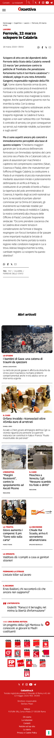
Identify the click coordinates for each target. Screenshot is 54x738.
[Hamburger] (4, 10)
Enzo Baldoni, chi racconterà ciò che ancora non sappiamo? (24, 590)
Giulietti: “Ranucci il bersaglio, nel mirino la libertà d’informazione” (26, 609)
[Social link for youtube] (47, 2)
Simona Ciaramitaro (9, 366)
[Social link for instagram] (43, 2)
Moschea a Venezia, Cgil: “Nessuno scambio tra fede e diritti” (40, 480)
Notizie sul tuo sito (27, 726)
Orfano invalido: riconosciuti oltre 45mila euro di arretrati (24, 420)
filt (9, 271)
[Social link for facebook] (39, 2)
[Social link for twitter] (35, 2)
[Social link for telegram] (51, 2)
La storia (27, 729)
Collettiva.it (27, 690)
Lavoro (26, 23)
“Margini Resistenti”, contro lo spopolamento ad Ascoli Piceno (13, 481)
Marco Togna (7, 544)
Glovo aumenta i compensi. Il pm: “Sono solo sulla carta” (13, 534)
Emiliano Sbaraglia (36, 544)
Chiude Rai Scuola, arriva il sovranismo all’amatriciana (38, 534)
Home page (7, 23)
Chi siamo (27, 717)
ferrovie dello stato (13, 273)
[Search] (29, 2)
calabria (18, 271)
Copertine (18, 23)
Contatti (6, 2)
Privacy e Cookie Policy (27, 732)
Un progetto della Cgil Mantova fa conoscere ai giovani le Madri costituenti (23, 628)
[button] (39, 47)
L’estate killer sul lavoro (17, 574)
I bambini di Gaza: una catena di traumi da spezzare (22, 360)
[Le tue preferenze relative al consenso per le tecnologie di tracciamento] (49, 733)
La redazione (17, 2)
